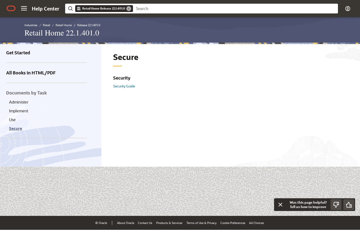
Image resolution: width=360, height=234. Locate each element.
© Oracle (101, 223)
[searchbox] (235, 8)
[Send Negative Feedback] (336, 204)
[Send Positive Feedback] (348, 204)
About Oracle (125, 223)
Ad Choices (256, 223)
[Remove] (129, 8)
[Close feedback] (280, 204)
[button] (24, 8)
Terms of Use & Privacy (201, 223)
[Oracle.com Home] (11, 8)
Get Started (18, 53)
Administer (18, 102)
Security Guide (124, 86)
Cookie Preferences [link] (232, 223)
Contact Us (145, 223)
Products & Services (169, 223)
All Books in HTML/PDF (31, 73)
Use (12, 119)
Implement (18, 110)
